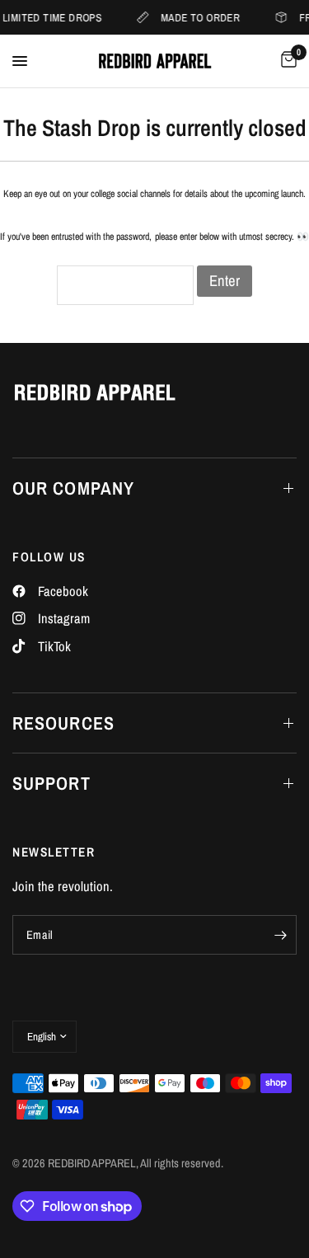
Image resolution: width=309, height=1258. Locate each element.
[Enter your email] (280, 935)
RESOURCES (63, 723)
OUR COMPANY (73, 488)
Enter (224, 280)
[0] (286, 61)
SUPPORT (51, 783)
